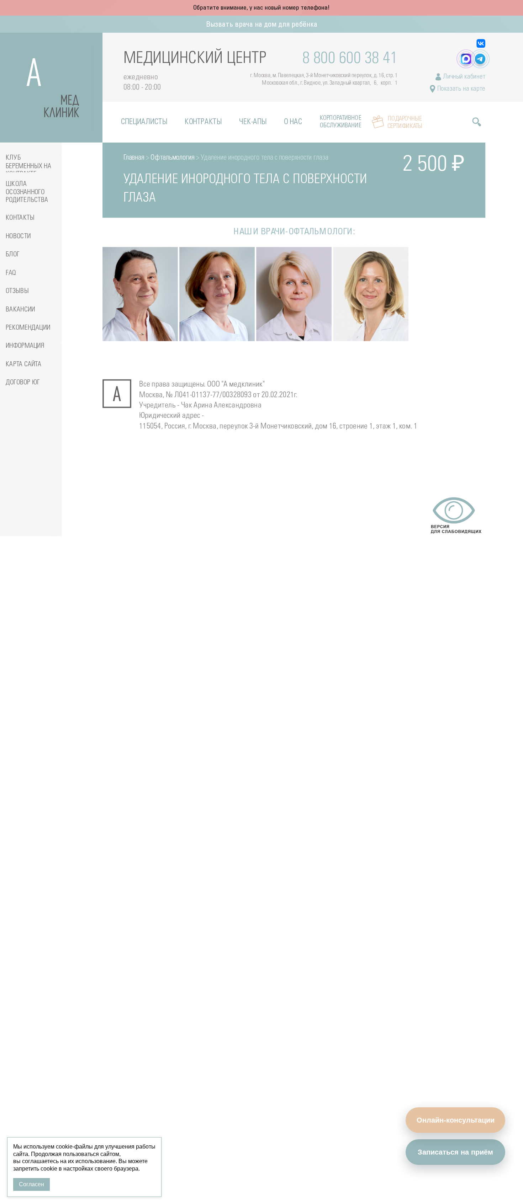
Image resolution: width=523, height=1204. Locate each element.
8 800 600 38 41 (350, 59)
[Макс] (466, 59)
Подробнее (129, 323)
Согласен (31, 1184)
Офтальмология (172, 158)
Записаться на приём (455, 1152)
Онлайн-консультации (456, 1120)
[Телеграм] (480, 59)
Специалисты (144, 122)
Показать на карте (460, 89)
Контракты (203, 122)
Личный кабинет (463, 77)
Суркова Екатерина (370, 311)
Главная (133, 158)
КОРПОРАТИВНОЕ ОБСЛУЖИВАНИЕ (340, 121)
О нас (293, 122)
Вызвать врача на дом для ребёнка (261, 24)
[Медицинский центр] (51, 88)
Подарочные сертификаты (404, 122)
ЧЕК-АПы (253, 122)
